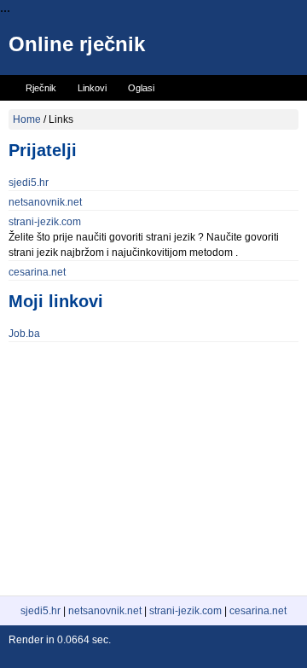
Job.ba (24, 334)
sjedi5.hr (29, 183)
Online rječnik (77, 43)
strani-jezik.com (45, 222)
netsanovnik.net (45, 202)
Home (27, 119)
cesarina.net (37, 272)
